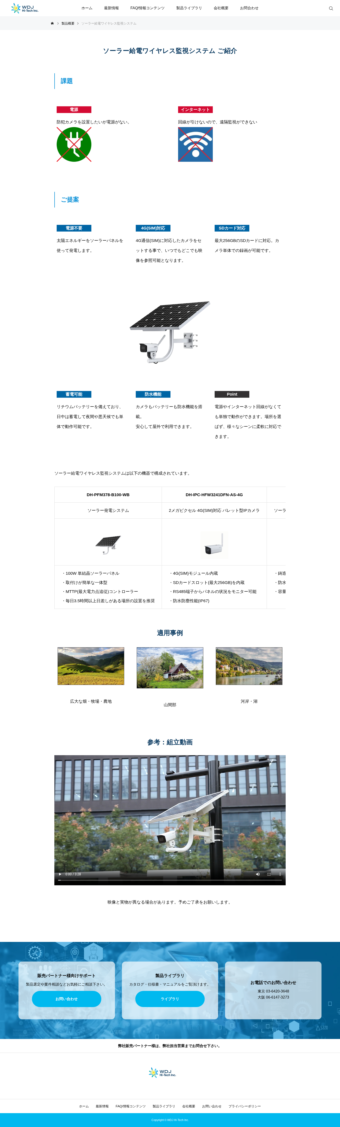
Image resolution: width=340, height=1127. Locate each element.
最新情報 (111, 8)
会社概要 (221, 8)
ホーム (87, 8)
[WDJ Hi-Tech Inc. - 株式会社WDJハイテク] (32, 8)
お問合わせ (249, 8)
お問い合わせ (212, 1106)
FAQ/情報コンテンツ (147, 8)
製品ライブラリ (189, 8)
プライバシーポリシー (245, 1106)
